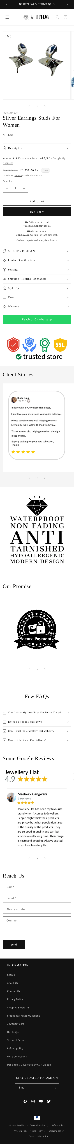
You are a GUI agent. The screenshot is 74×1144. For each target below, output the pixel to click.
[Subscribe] (55, 1087)
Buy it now (37, 211)
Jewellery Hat (23, 1125)
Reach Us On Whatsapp (37, 319)
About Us (12, 983)
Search (11, 974)
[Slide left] (29, 106)
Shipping (18, 175)
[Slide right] (45, 106)
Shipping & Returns (18, 1007)
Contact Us (13, 991)
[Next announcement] (67, 5)
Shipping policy (56, 1131)
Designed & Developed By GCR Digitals (29, 1064)
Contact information (38, 1136)
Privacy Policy (15, 999)
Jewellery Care (15, 1023)
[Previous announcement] (7, 5)
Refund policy (15, 1048)
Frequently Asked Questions (23, 1015)
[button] (7, 17)
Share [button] (10, 134)
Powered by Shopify (39, 1125)
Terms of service (37, 1131)
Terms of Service (16, 1040)
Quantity (7, 181)
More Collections (17, 1056)
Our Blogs (12, 1032)
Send (14, 944)
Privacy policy (20, 1131)
